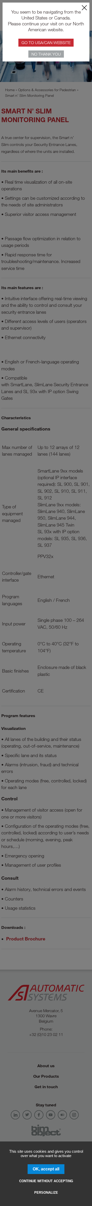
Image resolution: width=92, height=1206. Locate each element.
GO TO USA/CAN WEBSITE (46, 42)
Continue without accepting (46, 1181)
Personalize (46, 1192)
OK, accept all (46, 1169)
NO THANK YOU (46, 54)
